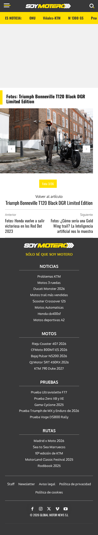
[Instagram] (41, 509)
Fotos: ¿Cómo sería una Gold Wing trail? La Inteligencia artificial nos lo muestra (72, 226)
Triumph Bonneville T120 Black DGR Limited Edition (49, 202)
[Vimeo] (57, 509)
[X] (49, 509)
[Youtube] (66, 509)
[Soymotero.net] (49, 245)
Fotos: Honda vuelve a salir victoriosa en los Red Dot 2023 (24, 226)
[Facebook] (32, 509)
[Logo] (48, 6)
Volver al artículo (49, 196)
